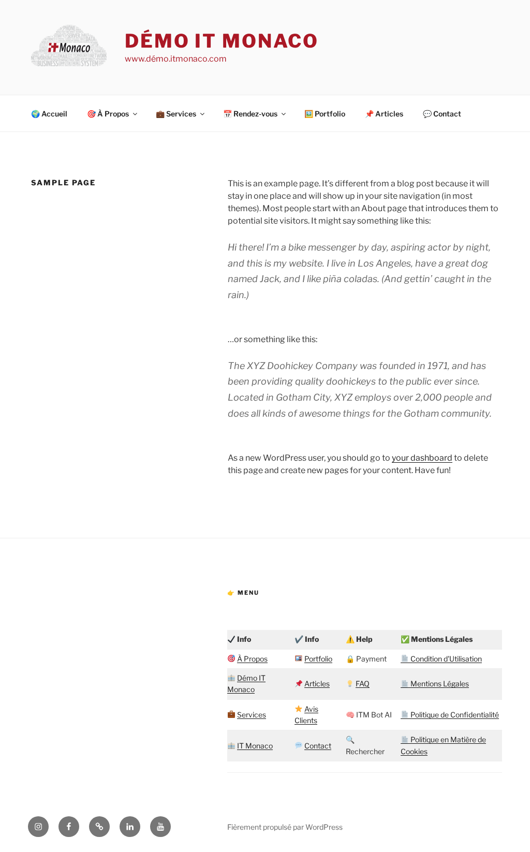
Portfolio (318, 658)
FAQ (363, 683)
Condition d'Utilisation (445, 658)
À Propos (252, 658)
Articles (317, 683)
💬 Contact (442, 113)
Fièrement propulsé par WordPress (285, 826)
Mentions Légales (439, 683)
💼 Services (176, 113)
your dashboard (422, 458)
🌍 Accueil (49, 113)
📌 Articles (384, 113)
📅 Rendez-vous (250, 113)
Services (251, 714)
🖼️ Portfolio (324, 113)
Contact (317, 745)
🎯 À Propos (108, 113)
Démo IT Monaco (222, 41)
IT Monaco (255, 745)
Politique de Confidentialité (454, 714)
